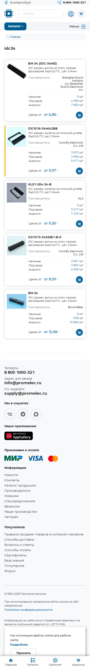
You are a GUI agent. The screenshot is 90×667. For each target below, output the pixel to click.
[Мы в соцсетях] (9, 414)
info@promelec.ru (22, 383)
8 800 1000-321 (19, 373)
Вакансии (12, 506)
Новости (11, 475)
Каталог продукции (20, 485)
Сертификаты (15, 555)
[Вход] (70, 14)
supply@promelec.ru (25, 394)
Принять (23, 653)
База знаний (14, 560)
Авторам (11, 517)
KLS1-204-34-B (40, 184)
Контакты (11, 480)
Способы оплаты (17, 550)
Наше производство (20, 511)
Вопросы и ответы (19, 545)
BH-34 (33, 293)
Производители (17, 490)
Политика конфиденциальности (28, 609)
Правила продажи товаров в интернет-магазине (44, 534)
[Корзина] (81, 13)
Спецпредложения (19, 501)
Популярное (14, 566)
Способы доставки (19, 539)
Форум (10, 571)
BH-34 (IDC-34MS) (42, 63)
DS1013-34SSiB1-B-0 (44, 237)
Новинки (11, 496)
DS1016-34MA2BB (43, 128)
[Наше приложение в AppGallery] (18, 437)
